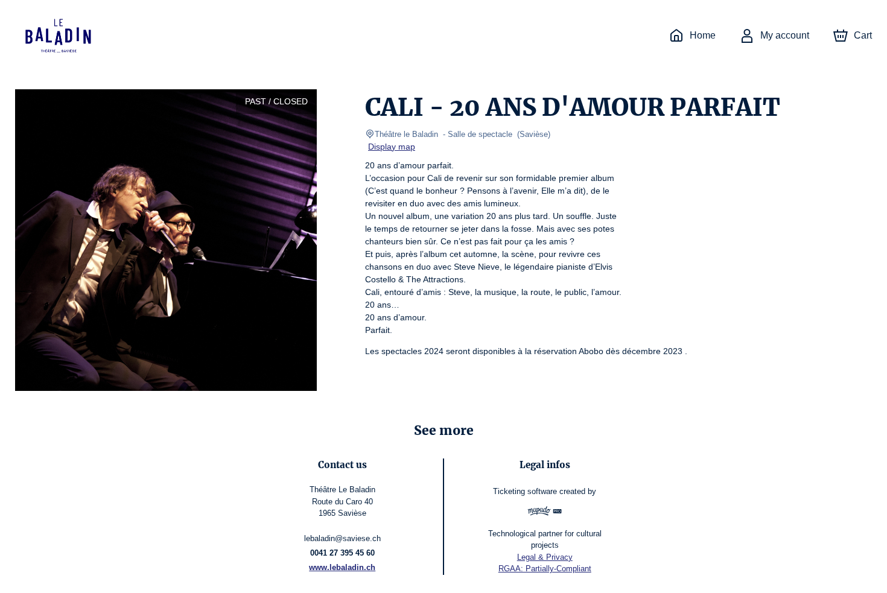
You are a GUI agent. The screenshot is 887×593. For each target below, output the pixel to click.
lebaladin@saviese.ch (342, 538)
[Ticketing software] (544, 512)
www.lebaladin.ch (342, 567)
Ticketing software (525, 491)
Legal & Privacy (545, 557)
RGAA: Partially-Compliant (544, 568)
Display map (391, 146)
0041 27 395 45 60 (342, 552)
